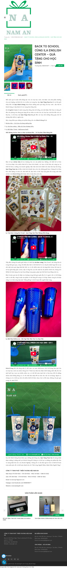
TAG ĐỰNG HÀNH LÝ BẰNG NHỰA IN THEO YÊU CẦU (48, 518)
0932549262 (44, 538)
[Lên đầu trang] (62, 566)
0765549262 (44, 549)
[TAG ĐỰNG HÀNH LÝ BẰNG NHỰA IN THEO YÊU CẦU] (49, 506)
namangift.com (13, 543)
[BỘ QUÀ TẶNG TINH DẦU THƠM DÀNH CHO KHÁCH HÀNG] (17, 506)
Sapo (34, 563)
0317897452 (14, 542)
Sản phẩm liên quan (33, 493)
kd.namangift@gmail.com (17, 480)
